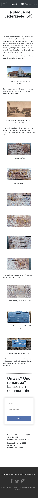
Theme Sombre (31, 4)
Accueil (14, 4)
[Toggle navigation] (4, 4)
